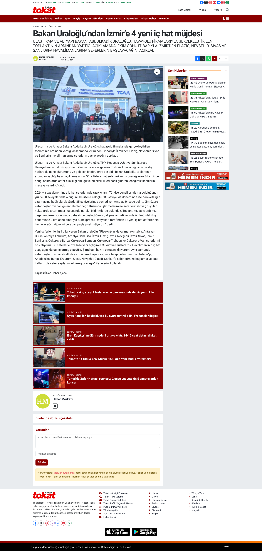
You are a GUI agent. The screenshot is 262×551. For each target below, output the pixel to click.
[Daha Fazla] (214, 58)
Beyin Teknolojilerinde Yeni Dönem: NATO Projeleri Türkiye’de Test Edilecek (206, 160)
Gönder (42, 462)
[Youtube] (63, 523)
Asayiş (76, 18)
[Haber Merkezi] (42, 401)
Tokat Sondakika (42, 18)
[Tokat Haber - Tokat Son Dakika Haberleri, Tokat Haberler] (44, 9)
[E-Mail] (55, 406)
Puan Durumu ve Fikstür (115, 507)
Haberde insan (159, 500)
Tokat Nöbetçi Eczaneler (115, 493)
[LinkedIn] (57, 523)
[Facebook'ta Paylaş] (197, 58)
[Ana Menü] (227, 19)
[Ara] (227, 10)
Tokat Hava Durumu (113, 496)
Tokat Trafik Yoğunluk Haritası (118, 503)
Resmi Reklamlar (200, 500)
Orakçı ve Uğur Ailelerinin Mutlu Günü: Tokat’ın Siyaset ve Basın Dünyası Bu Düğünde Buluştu (208, 85)
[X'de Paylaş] (202, 58)
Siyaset (155, 507)
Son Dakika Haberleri (114, 513)
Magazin (195, 510)
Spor (67, 18)
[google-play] (144, 531)
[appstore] (117, 531)
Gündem (98, 18)
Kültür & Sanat (198, 507)
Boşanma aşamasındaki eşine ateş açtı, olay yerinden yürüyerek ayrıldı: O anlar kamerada (207, 145)
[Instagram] (52, 523)
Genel (194, 496)
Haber (58, 18)
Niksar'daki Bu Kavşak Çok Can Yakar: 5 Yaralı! (206, 114)
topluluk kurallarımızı (65, 472)
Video (202, 9)
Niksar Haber (148, 18)
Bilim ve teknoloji (198, 153)
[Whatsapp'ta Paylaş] (208, 58)
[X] (41, 523)
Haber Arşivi (109, 517)
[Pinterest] (46, 523)
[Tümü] (225, 70)
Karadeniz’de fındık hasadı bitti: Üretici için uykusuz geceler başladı (208, 130)
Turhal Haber (158, 503)
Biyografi (156, 510)
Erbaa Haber (131, 18)
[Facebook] (35, 523)
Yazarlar (218, 9)
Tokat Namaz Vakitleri (114, 500)
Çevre (155, 496)
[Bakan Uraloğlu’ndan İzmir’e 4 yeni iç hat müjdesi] (98, 104)
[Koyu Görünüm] (224, 19)
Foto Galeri (184, 9)
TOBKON (164, 18)
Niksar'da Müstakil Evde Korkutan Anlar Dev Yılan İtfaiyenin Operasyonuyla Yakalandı (207, 100)
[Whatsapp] (69, 523)
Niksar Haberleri (198, 93)
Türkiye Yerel (55, 26)
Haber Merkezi (63, 399)
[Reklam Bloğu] (197, 176)
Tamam (226, 547)
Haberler (38, 26)
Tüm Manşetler (111, 510)
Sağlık (155, 513)
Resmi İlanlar (113, 18)
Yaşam (87, 18)
